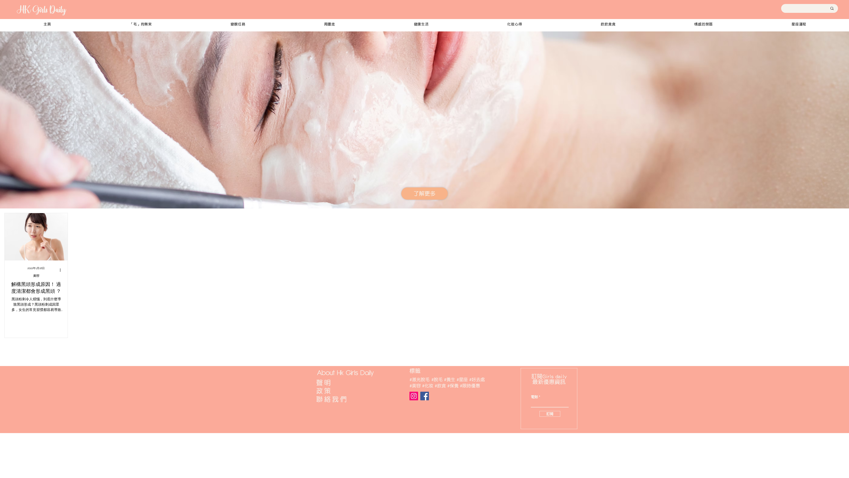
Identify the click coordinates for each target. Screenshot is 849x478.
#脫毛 (437, 379)
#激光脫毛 (419, 379)
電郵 (534, 397)
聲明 (324, 382)
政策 (324, 390)
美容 (36, 275)
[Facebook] (424, 396)
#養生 (449, 379)
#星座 (462, 379)
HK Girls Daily (41, 9)
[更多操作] (61, 270)
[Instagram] (413, 396)
